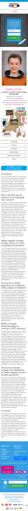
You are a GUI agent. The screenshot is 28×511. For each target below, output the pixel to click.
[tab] (14, 11)
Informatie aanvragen (7, 472)
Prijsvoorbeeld (5, 456)
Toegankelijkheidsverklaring (14, 501)
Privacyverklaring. (14, 499)
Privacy (16, 453)
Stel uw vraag (7, 468)
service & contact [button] (14, 155)
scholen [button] (14, 148)
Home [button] (15, 11)
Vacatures (4, 458)
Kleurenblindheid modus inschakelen (20, 458)
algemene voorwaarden (11, 496)
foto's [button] (14, 145)
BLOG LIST (4, 163)
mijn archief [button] (14, 152)
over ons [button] (14, 142)
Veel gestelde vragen (20, 451)
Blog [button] (14, 159)
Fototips (3, 454)
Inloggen (3, 449)
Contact (16, 455)
